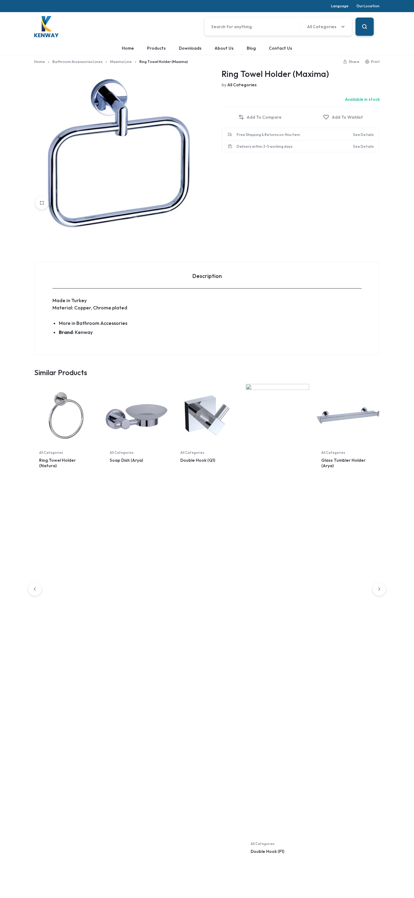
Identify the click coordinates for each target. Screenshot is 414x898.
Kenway (84, 332)
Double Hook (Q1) (197, 460)
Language (340, 6)
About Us (224, 48)
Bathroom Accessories (101, 323)
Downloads (190, 48)
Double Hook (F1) (267, 851)
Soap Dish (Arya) (126, 460)
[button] (260, 117)
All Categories (242, 84)
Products (156, 48)
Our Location (367, 6)
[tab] (207, 275)
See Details (363, 135)
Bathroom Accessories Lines (77, 61)
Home (128, 48)
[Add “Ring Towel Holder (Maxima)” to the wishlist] (343, 117)
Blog (251, 48)
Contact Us (280, 48)
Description (207, 275)
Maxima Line (121, 61)
